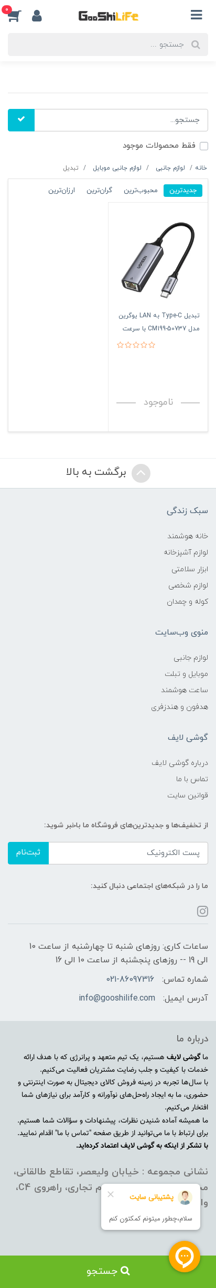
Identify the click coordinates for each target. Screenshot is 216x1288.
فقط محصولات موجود (159, 145)
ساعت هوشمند (184, 690)
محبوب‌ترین (141, 190)
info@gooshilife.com (117, 998)
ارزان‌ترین (61, 190)
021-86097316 (130, 979)
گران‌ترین (99, 190)
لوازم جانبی (191, 658)
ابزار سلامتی (189, 569)
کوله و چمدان (187, 602)
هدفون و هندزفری (179, 707)
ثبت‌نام (28, 852)
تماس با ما (192, 779)
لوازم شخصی (188, 586)
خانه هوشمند (187, 536)
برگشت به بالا (97, 472)
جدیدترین (183, 190)
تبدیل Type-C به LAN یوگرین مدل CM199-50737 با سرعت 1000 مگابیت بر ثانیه (159, 329)
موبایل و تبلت (186, 674)
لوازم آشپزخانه (186, 553)
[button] (20, 15)
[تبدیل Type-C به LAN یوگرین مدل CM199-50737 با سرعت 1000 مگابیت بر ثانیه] (158, 259)
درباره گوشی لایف (180, 763)
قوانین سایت (187, 796)
